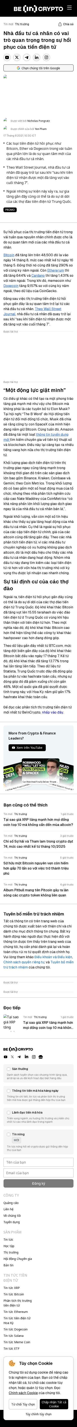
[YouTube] (7, 57)
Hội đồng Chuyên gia (17, 1259)
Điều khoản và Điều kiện (53, 957)
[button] (38, 1073)
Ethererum (55, 270)
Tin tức (8, 1239)
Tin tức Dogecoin (15, 1329)
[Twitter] (17, 57)
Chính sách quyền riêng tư (23, 962)
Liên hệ (8, 1209)
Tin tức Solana (13, 1336)
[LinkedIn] (36, 57)
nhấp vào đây (52, 712)
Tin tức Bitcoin (13, 1294)
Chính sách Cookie (23, 1393)
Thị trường (22, 24)
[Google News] (40, 1057)
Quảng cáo (11, 1203)
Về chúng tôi (12, 1216)
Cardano (38, 275)
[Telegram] (26, 57)
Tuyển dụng (11, 1222)
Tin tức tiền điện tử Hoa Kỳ (16, 1320)
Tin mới (8, 24)
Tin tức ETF (11, 1348)
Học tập (8, 1246)
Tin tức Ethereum (15, 1312)
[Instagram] (46, 57)
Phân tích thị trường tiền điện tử (17, 1303)
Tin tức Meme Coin (16, 1342)
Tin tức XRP (11, 1288)
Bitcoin (8, 255)
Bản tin (8, 1265)
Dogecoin (10, 286)
